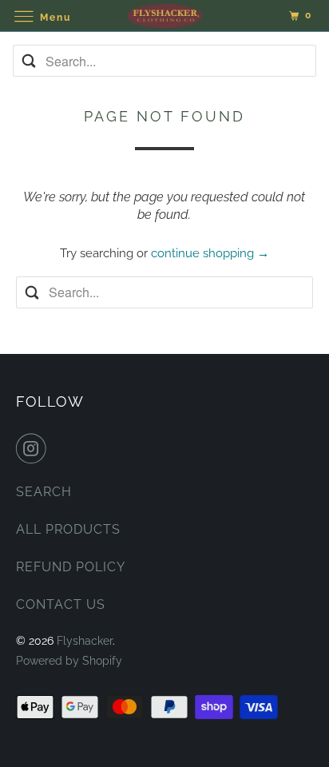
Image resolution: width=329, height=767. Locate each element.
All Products (68, 529)
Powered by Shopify (69, 660)
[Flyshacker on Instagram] (34, 448)
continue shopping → (210, 253)
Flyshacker (85, 640)
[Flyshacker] (164, 15)
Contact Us (60, 604)
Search (44, 491)
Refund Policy (70, 566)
